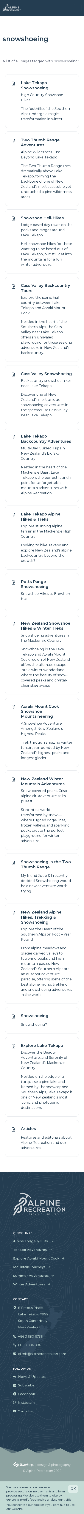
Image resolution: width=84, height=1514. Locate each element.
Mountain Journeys (29, 1267)
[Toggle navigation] (77, 8)
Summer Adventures (31, 1276)
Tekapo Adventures (30, 1250)
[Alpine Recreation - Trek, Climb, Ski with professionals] (12, 8)
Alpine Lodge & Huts (30, 1241)
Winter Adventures (29, 1284)
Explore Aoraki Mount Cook (36, 1258)
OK (73, 1489)
